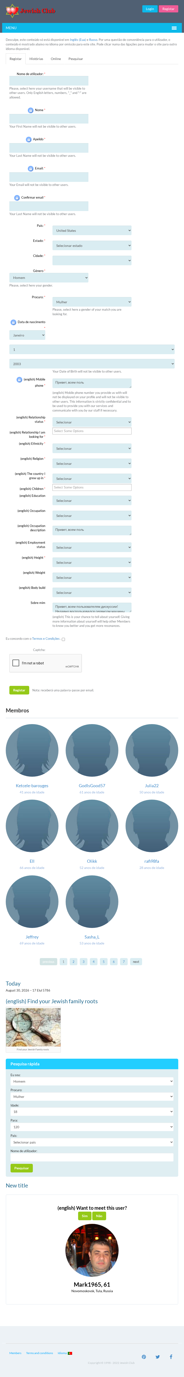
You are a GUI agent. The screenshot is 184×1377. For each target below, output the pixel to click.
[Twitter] (157, 1357)
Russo (93, 40)
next (136, 962)
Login (150, 9)
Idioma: (63, 1353)
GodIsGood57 (92, 785)
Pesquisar (76, 59)
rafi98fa (151, 861)
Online (56, 59)
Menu (11, 28)
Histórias (36, 59)
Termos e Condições (46, 638)
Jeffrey (32, 936)
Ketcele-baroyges (32, 785)
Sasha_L (92, 936)
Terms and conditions (39, 1353)
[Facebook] (171, 1357)
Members (15, 1353)
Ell (32, 861)
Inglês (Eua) (78, 40)
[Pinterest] (143, 1357)
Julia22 (152, 785)
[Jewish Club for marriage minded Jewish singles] (62, 11)
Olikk (92, 861)
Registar (168, 9)
